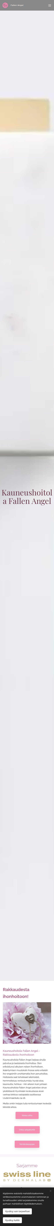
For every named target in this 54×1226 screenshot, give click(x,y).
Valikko (50, 5)
